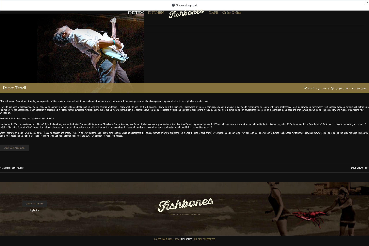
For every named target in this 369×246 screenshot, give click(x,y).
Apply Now (34, 210)
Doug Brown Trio (359, 167)
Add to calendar (14, 148)
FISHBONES (186, 239)
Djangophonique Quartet (12, 167)
